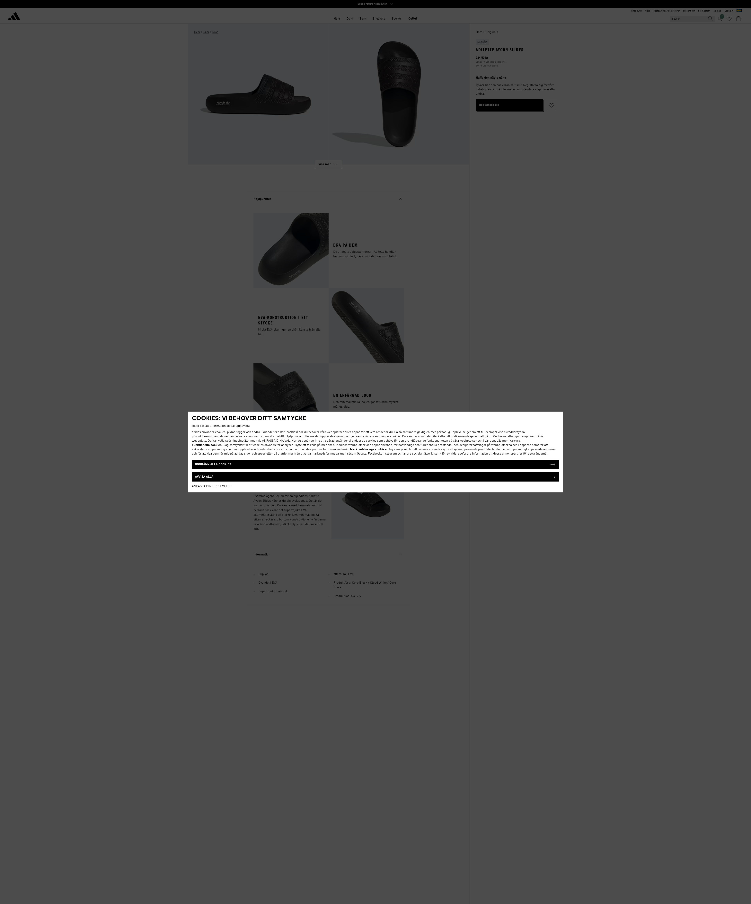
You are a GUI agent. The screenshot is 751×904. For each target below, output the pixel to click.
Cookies (515, 440)
